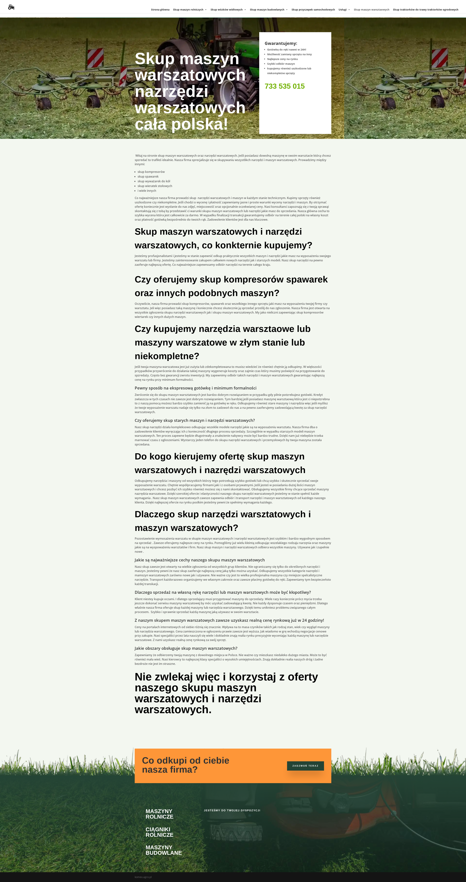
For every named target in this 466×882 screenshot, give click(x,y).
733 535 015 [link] (285, 86)
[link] (10, 6)
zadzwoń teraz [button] (306, 766)
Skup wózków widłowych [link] (227, 9)
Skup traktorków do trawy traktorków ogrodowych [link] (425, 9)
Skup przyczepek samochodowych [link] (313, 9)
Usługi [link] (343, 9)
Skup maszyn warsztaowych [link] (371, 9)
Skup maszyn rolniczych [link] (188, 9)
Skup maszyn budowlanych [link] (267, 9)
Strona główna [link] (160, 9)
